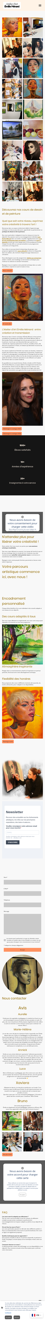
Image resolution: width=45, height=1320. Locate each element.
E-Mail (6, 889)
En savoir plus (7, 324)
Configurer (8, 1313)
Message (6, 911)
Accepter (22, 1195)
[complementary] (36, 1315)
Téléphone (7, 900)
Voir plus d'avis (7, 1154)
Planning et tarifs (8, 741)
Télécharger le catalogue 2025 (12, 429)
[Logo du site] (12, 5)
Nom (5, 877)
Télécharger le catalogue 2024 (12, 433)
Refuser (17, 1317)
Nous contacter (7, 271)
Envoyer (22, 950)
